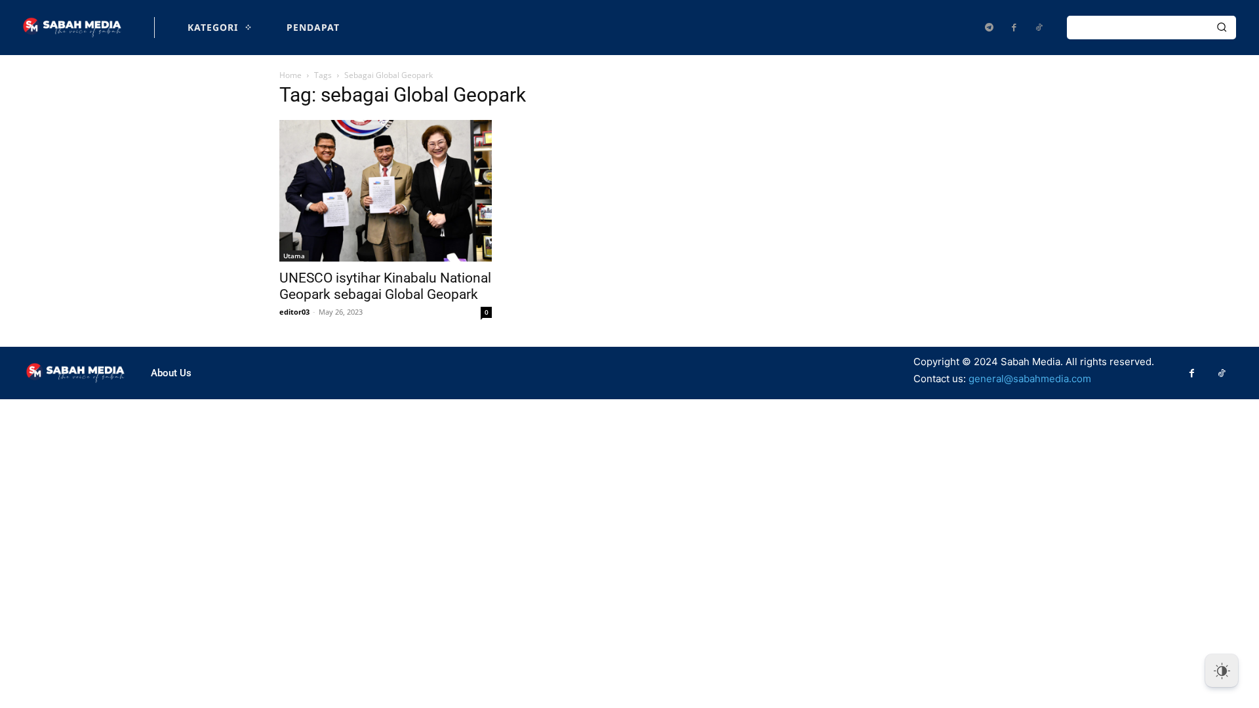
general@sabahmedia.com (1030, 378)
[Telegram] (988, 27)
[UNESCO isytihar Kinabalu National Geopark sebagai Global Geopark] (385, 191)
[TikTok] (1038, 27)
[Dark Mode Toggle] (1221, 670)
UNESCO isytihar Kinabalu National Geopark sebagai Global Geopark (385, 286)
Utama (294, 255)
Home (290, 75)
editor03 (294, 312)
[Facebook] (1013, 27)
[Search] (1221, 27)
